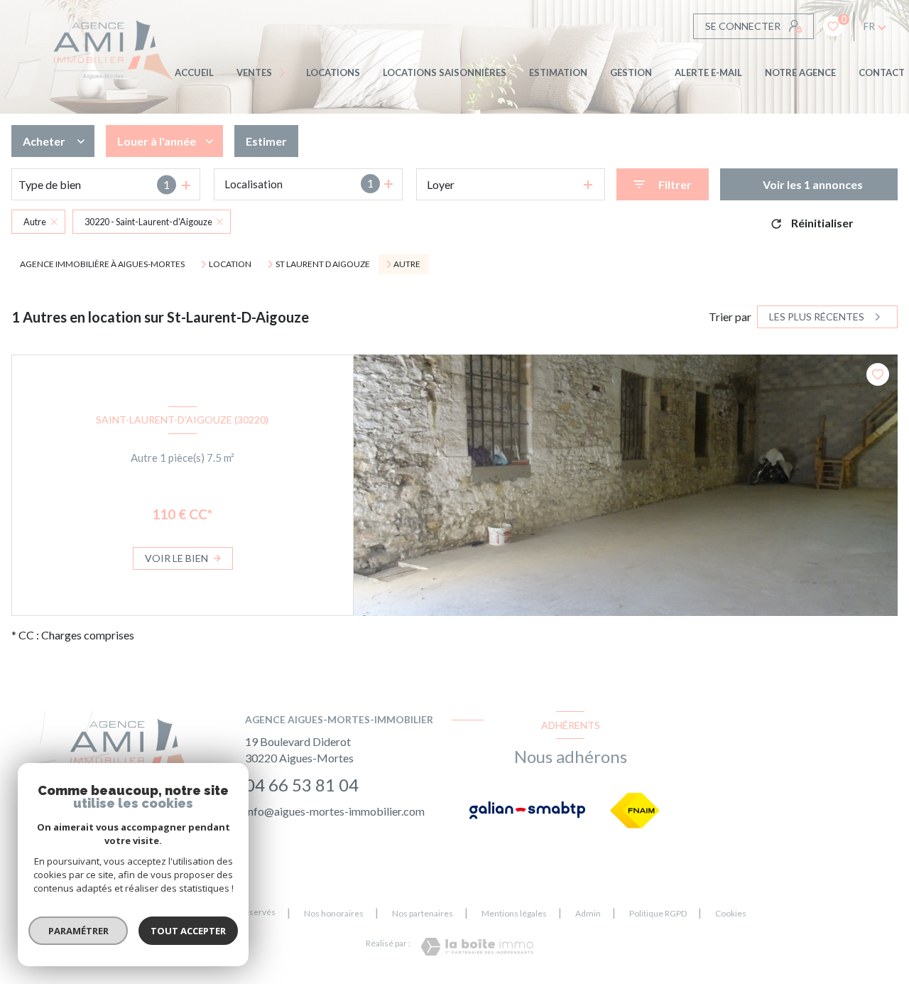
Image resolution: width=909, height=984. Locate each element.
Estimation (558, 72)
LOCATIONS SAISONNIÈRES (444, 72)
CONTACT (882, 72)
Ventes (254, 72)
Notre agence (800, 72)
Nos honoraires (334, 913)
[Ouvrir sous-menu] (284, 73)
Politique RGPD (658, 913)
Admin (588, 913)
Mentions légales (514, 913)
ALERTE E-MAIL (708, 72)
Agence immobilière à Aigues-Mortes (102, 264)
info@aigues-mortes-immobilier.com (335, 811)
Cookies (730, 914)
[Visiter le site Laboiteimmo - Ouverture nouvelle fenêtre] (476, 947)
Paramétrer (78, 930)
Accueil (194, 72)
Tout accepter (188, 930)
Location (230, 264)
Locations (333, 72)
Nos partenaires (422, 913)
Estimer (266, 141)
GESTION (631, 72)
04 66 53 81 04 (302, 784)
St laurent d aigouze (323, 264)
